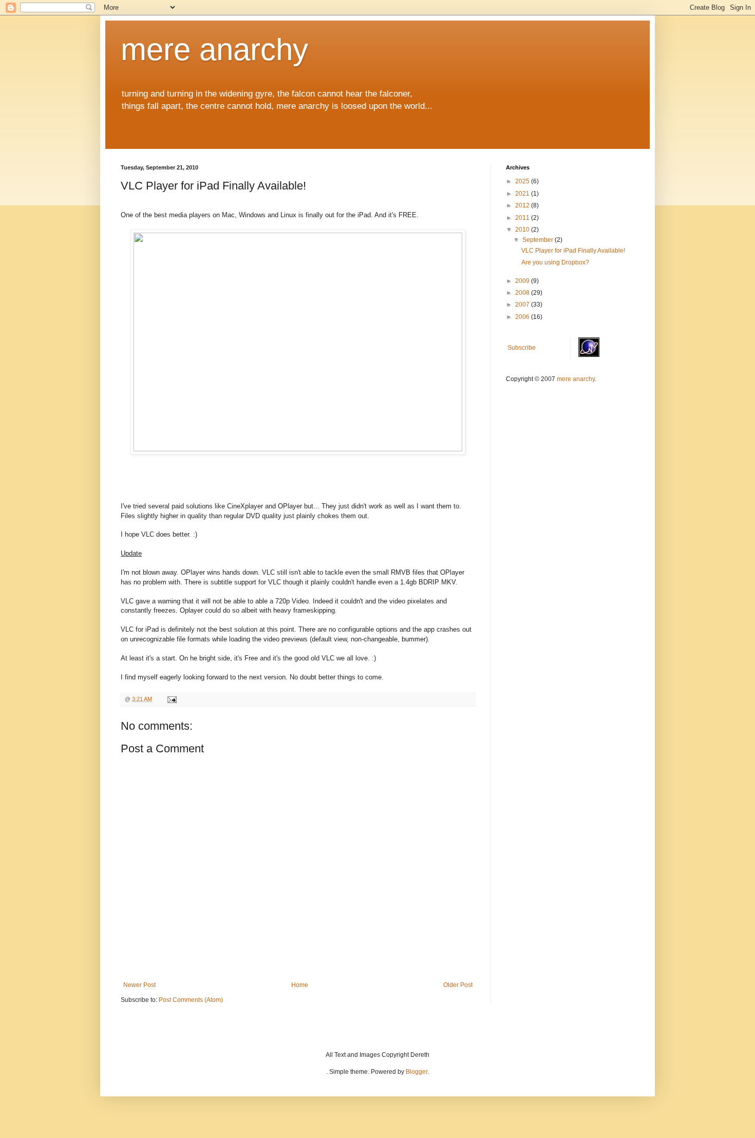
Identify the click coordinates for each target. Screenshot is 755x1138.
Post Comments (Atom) (191, 999)
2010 (523, 229)
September (538, 239)
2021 (523, 193)
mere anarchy (214, 49)
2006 (523, 316)
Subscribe (521, 347)
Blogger (416, 1071)
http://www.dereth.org (162, 130)
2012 (523, 205)
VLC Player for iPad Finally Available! (573, 250)
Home (299, 985)
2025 (523, 181)
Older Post (458, 985)
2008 (523, 292)
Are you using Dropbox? (555, 262)
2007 (523, 304)
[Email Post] (171, 699)
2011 (523, 217)
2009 (523, 280)
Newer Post (139, 985)
